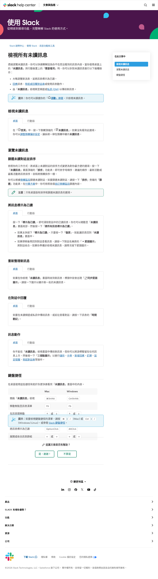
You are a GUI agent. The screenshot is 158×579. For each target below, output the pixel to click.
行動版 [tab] (31, 121)
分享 (69, 355)
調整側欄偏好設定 (30, 134)
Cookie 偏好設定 (67, 557)
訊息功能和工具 (47, 45)
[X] (82, 490)
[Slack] (12, 556)
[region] (52, 414)
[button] (44, 454)
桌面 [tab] (15, 121)
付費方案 (30, 184)
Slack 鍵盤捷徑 (57, 422)
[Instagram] (69, 490)
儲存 (62, 355)
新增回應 (79, 355)
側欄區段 (25, 179)
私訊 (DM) (53, 89)
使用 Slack (32, 45)
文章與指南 (49, 5)
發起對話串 (29, 359)
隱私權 (44, 557)
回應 (15, 84)
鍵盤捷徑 (120, 74)
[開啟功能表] (153, 5)
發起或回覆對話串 (35, 84)
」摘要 (57, 98)
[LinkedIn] (62, 490)
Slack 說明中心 (17, 45)
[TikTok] (95, 490)
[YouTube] (88, 490)
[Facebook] (75, 490)
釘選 (89, 355)
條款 (53, 557)
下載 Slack (29, 557)
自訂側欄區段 (62, 184)
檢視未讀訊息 (122, 64)
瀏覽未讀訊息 (122, 69)
